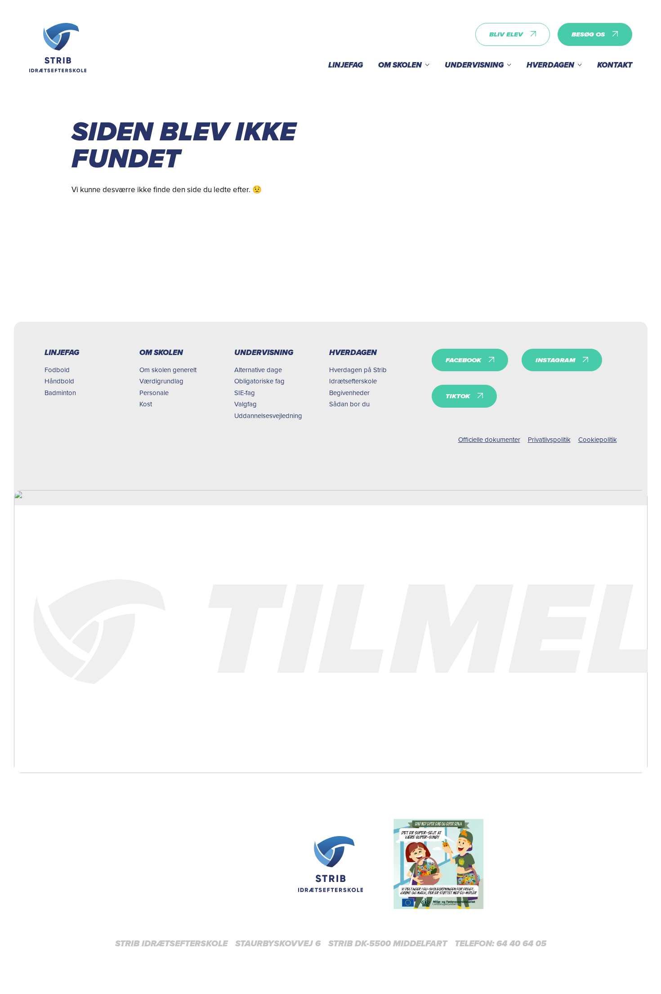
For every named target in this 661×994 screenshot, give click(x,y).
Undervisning (474, 65)
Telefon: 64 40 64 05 (500, 943)
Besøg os (588, 34)
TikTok (458, 396)
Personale (154, 392)
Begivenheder (349, 392)
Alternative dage (258, 369)
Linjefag (345, 65)
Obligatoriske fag (259, 381)
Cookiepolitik (597, 439)
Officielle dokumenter (489, 439)
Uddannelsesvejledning (268, 415)
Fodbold (57, 369)
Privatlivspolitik (549, 439)
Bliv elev (506, 34)
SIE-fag (244, 392)
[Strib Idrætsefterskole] (58, 47)
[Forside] (330, 864)
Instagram (555, 360)
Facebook (463, 360)
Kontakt (614, 65)
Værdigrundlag (161, 381)
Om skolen (400, 65)
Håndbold (59, 381)
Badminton (60, 392)
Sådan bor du (349, 404)
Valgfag (245, 404)
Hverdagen (550, 65)
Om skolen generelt (168, 369)
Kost (145, 404)
